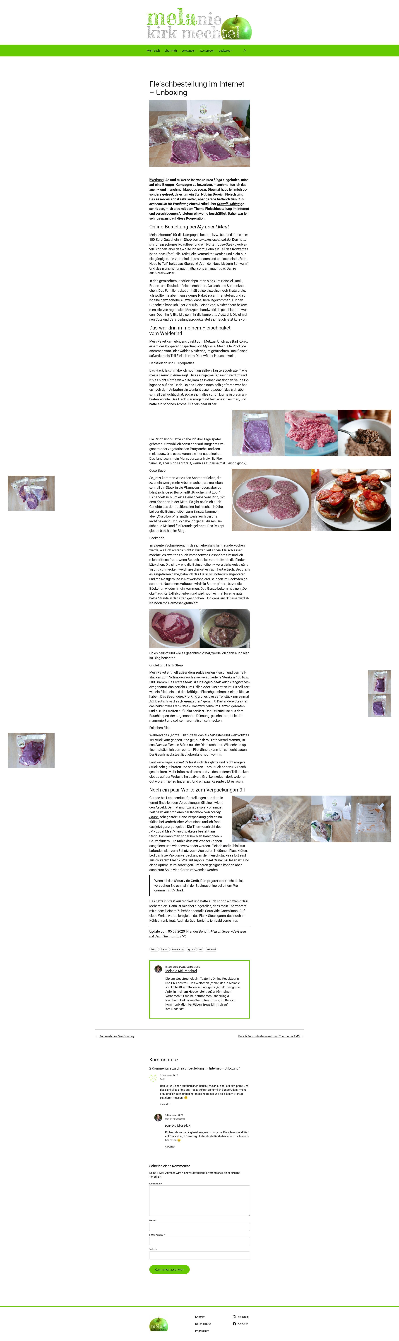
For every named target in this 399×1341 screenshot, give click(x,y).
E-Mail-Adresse (157, 1235)
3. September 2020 (174, 1115)
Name (152, 1220)
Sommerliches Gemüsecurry (116, 1036)
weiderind (211, 949)
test (201, 949)
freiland (164, 949)
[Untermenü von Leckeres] (232, 50)
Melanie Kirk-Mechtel (181, 971)
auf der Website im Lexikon (180, 777)
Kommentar (155, 1183)
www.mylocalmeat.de (214, 240)
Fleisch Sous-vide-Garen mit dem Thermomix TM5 (269, 1036)
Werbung (156, 180)
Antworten (165, 1104)
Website (153, 1249)
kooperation (178, 949)
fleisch (154, 949)
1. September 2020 (169, 1075)
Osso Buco (173, 492)
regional (191, 949)
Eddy (162, 1079)
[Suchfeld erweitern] (244, 50)
